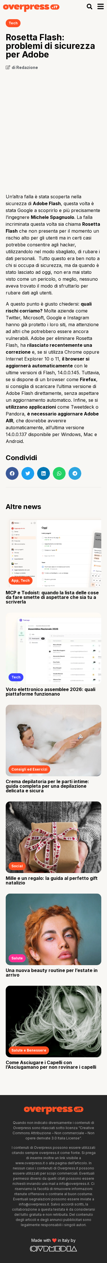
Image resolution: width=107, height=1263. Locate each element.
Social (17, 866)
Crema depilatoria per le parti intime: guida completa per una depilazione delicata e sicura (47, 786)
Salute (17, 958)
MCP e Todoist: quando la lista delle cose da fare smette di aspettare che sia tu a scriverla (52, 597)
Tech (13, 23)
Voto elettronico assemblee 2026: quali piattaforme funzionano (50, 691)
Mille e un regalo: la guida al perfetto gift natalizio (52, 880)
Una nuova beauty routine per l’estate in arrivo (52, 972)
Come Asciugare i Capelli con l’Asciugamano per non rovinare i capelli (51, 1065)
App (15, 580)
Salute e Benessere (28, 1050)
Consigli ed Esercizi (29, 769)
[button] (89, 6)
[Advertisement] (53, 129)
